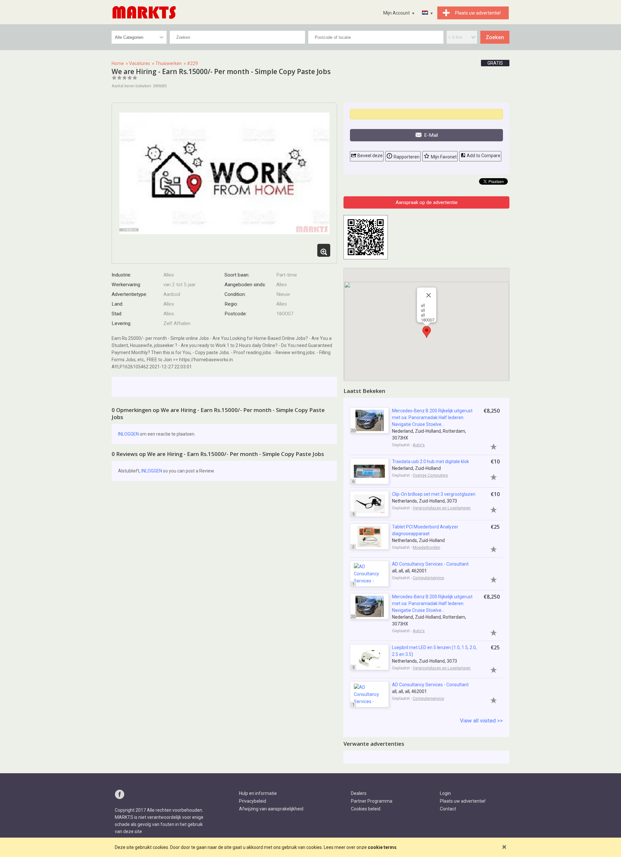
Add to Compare (483, 155)
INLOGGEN (128, 434)
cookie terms (382, 847)
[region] (426, 324)
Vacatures (139, 63)
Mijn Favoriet (443, 156)
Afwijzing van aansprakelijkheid (271, 808)
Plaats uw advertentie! (462, 801)
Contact (448, 808)
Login (445, 793)
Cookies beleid (365, 808)
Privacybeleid (252, 801)
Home (118, 63)
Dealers (358, 793)
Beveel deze (369, 155)
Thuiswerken (168, 63)
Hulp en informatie (258, 793)
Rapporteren (406, 156)
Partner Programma (371, 801)
